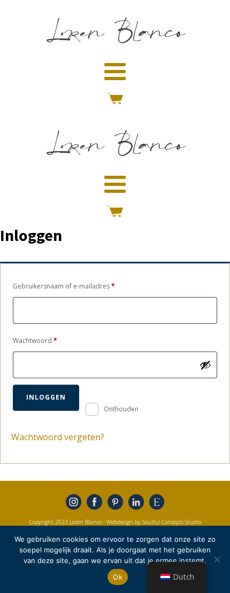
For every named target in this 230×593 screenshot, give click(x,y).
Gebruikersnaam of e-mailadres (74, 286)
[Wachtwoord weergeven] (205, 365)
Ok (117, 577)
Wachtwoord (45, 340)
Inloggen (46, 397)
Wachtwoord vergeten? (57, 437)
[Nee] (216, 559)
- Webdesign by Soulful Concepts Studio (152, 522)
